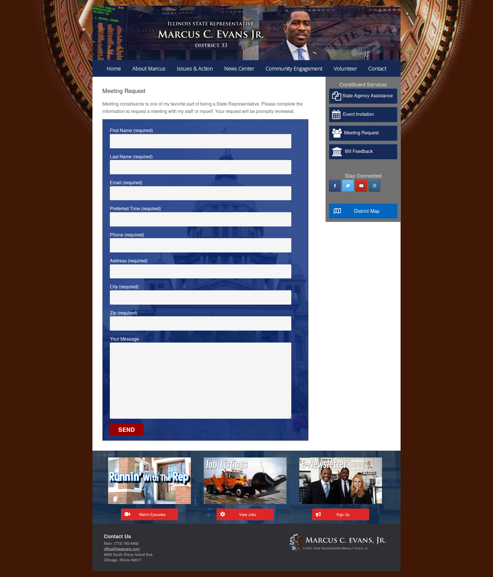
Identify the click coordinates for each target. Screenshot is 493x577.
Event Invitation (357, 114)
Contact (377, 68)
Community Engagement (294, 68)
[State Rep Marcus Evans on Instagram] (374, 186)
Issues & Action (195, 68)
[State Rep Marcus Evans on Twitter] (348, 186)
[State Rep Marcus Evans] (246, 33)
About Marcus (148, 68)
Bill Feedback (358, 151)
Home (114, 68)
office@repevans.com (122, 548)
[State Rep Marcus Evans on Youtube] (361, 186)
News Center (239, 68)
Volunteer (345, 68)
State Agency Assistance (367, 95)
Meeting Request (360, 132)
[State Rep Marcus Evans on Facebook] (335, 186)
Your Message (124, 338)
